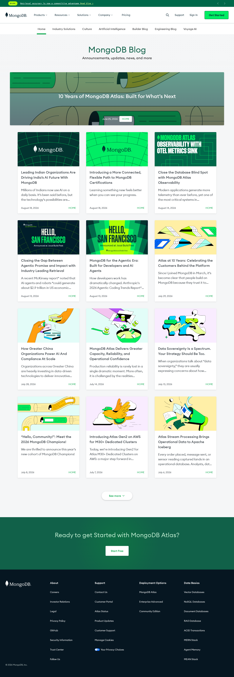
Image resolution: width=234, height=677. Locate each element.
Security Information (61, 640)
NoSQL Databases (194, 601)
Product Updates (104, 620)
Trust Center (57, 649)
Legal (53, 611)
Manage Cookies (104, 640)
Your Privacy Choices (112, 649)
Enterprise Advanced (151, 601)
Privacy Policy (57, 620)
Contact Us (101, 592)
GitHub (54, 630)
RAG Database (192, 620)
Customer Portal (104, 601)
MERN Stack (191, 640)
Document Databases (196, 611)
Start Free (117, 551)
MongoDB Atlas (148, 592)
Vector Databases (194, 592)
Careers (54, 592)
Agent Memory (192, 649)
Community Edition (149, 611)
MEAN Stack (191, 659)
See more (115, 495)
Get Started (216, 15)
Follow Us (55, 659)
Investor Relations (60, 601)
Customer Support (105, 630)
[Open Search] (167, 15)
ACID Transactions (194, 630)
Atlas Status (101, 611)
